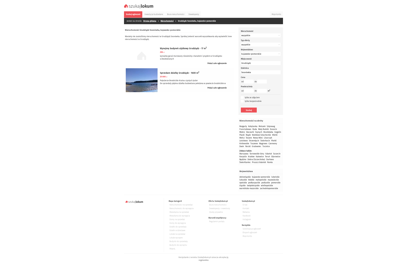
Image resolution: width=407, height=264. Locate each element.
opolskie (243, 183)
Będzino (242, 159)
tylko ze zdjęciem (252, 97)
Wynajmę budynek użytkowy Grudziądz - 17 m (183, 48)
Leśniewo (243, 141)
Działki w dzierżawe (177, 230)
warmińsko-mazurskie (249, 188)
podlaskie (265, 183)
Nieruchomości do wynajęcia (181, 208)
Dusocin (273, 129)
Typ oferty (245, 40)
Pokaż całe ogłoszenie (217, 63)
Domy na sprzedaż (177, 219)
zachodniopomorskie (269, 188)
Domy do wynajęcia (177, 223)
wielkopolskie (267, 185)
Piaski (242, 135)
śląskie (242, 185)
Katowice (260, 156)
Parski (248, 146)
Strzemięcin (254, 141)
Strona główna (149, 21)
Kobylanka (252, 126)
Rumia (270, 162)
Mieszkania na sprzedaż (179, 212)
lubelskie (275, 177)
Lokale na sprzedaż (177, 234)
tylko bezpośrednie (253, 101)
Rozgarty (243, 126)
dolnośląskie (245, 177)
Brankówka (268, 132)
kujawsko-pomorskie (261, 177)
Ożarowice (275, 156)
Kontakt (246, 208)
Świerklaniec (245, 162)
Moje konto (247, 236)
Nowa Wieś (258, 138)
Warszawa (243, 154)
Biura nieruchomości (218, 205)
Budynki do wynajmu (178, 245)
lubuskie (243, 180)
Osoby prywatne (216, 212)
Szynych (258, 132)
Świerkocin (265, 141)
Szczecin (276, 154)
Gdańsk (268, 154)
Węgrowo (263, 143)
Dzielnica (245, 68)
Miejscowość (246, 59)
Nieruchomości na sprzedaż (181, 205)
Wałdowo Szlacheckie (261, 135)
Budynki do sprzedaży (178, 241)
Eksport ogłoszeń (250, 232)
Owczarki (250, 132)
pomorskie (275, 183)
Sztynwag (271, 126)
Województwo (247, 50)
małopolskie (261, 180)
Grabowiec (256, 146)
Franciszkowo (245, 129)
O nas (245, 205)
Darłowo (270, 159)
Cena (243, 77)
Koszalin (243, 156)
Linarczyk (268, 138)
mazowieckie (273, 180)
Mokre (242, 132)
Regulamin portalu (216, 221)
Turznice (266, 146)
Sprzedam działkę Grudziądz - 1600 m (179, 73)
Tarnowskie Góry (257, 154)
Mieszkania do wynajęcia (179, 216)
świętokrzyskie (253, 185)
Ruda (254, 129)
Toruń (267, 156)
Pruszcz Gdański (259, 162)
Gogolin (277, 132)
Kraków (251, 156)
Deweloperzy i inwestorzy (219, 208)
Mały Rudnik (263, 129)
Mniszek (262, 126)
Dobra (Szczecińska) (256, 159)
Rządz (248, 135)
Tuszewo (254, 143)
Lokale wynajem (176, 238)
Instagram (247, 219)
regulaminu (204, 260)
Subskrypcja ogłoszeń (252, 229)
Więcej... (172, 249)
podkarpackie (254, 183)
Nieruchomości (167, 21)
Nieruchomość (247, 31)
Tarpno (249, 138)
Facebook (247, 216)
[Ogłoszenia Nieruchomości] (139, 8)
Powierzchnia (246, 86)
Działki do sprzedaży (177, 227)
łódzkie (251, 180)
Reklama (246, 212)
